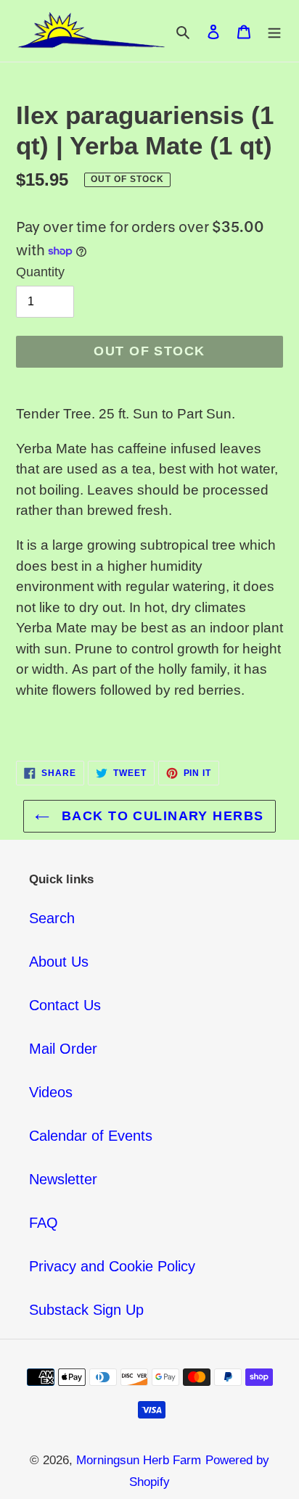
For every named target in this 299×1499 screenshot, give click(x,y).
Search (52, 918)
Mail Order (63, 1049)
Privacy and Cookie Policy (112, 1266)
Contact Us (65, 1005)
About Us (59, 962)
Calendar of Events (90, 1136)
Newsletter (63, 1179)
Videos (51, 1092)
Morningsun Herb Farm (138, 1460)
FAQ (43, 1223)
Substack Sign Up (86, 1310)
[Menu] (274, 31)
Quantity (40, 272)
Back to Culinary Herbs (160, 816)
